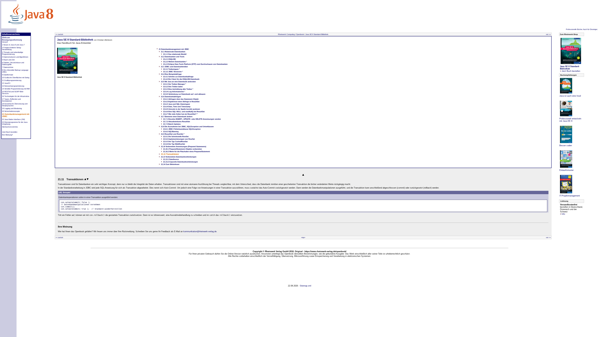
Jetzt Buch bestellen (9, 132)
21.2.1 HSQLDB (169, 59)
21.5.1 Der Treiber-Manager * (174, 84)
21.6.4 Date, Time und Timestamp (176, 106)
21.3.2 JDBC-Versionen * (173, 72)
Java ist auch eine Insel (570, 96)
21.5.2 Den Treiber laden (173, 87)
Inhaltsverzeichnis (11, 34)
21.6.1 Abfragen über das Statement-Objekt (181, 99)
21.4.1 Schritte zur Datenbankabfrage (178, 77)
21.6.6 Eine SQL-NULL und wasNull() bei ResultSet (184, 111)
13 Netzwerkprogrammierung (13, 86)
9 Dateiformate (7, 75)
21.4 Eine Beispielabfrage (171, 74)
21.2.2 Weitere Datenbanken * (175, 62)
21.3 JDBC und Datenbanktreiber (174, 67)
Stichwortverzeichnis (10, 127)
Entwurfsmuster (566, 170)
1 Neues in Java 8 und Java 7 (13, 45)
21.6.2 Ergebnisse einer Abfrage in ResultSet (181, 102)
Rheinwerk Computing (286, 34)
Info (563, 214)
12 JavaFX (6, 83)
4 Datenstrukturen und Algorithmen (15, 57)
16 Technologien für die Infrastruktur (15, 96)
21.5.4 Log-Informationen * (174, 92)
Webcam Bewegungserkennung (12, 38)
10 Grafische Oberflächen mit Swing (15, 77)
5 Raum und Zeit (8, 60)
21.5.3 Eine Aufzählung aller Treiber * (178, 89)
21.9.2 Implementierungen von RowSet (179, 139)
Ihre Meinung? (7, 135)
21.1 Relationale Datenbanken (173, 52)
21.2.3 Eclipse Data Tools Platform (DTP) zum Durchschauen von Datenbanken (195, 64)
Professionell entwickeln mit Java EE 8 (570, 119)
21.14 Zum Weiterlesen (170, 164)
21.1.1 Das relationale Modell (174, 54)
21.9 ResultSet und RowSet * (172, 134)
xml (309, 286)
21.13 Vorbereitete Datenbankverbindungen (178, 157)
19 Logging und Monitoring (12, 108)
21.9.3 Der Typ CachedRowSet (175, 141)
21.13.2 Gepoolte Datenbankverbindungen (180, 162)
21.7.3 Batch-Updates (172, 124)
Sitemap (303, 286)
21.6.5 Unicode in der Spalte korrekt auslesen (181, 109)
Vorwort (5, 42)
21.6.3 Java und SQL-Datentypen (176, 104)
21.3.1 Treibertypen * (171, 69)
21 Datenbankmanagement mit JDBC (174, 49)
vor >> (548, 34)
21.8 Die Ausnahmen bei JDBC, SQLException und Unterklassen (187, 126)
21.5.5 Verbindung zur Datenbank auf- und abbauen (184, 94)
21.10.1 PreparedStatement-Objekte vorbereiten (182, 149)
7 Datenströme (7, 67)
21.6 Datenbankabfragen (171, 97)
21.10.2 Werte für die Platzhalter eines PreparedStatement (186, 151)
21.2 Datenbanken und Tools (172, 57)
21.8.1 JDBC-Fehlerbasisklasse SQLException (182, 129)
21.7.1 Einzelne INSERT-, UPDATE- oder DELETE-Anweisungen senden (192, 119)
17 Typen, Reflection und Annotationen (11, 100)
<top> (303, 237)
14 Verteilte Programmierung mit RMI (16, 89)
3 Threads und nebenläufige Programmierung (12, 53)
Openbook (300, 34)
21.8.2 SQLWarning (171, 131)
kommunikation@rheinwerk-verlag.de (200, 231)
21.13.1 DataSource (171, 159)
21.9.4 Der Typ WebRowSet (174, 144)
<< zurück (59, 34)
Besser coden (565, 145)
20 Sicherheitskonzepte (11, 111)
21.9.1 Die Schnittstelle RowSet (176, 136)
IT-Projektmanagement (569, 196)
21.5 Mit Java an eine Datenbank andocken (178, 82)
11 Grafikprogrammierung (11, 80)
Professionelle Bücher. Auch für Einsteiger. (582, 29)
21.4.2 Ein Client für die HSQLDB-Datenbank (181, 79)
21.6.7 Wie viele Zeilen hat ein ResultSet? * (180, 114)
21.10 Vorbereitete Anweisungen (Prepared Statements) (183, 146)
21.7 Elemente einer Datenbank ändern (176, 116)
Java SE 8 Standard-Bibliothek (316, 34)
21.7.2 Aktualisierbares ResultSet (176, 121)
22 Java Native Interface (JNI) (13, 119)
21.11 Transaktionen (170, 154)
